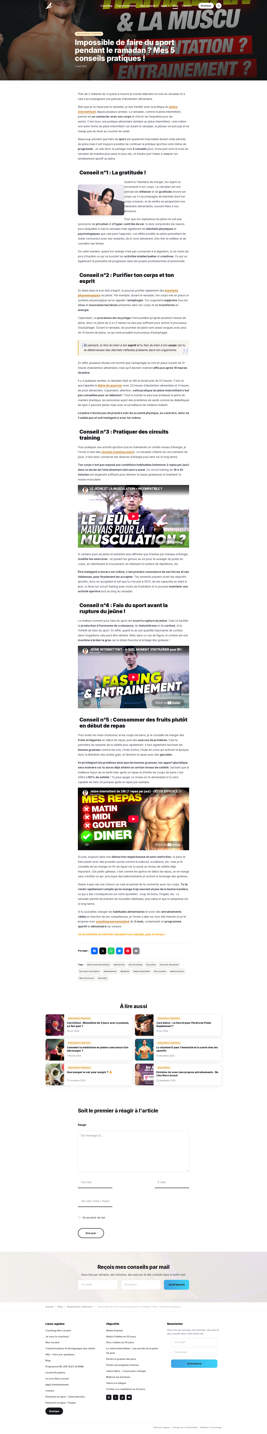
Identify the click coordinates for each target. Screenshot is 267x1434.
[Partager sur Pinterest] (127, 950)
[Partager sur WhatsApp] (111, 950)
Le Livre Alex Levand (57, 1378)
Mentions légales (162, 1427)
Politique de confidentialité (185, 1427)
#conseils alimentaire (169, 965)
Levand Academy (55, 1372)
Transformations (126, 5)
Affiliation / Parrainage (211, 1427)
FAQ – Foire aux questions (59, 1354)
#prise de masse (86, 978)
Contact (186, 5)
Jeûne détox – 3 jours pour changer (126, 1371)
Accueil (49, 1306)
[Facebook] (115, 1397)
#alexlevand (119, 965)
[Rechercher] (219, 6)
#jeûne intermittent (142, 971)
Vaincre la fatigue (116, 1383)
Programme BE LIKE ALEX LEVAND (64, 1366)
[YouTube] (129, 1397)
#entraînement (110, 971)
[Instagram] (108, 1397)
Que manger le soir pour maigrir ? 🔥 (89, 1072)
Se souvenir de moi (94, 1217)
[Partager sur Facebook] (94, 950)
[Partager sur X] (102, 950)
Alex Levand (147, 5)
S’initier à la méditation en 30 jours (125, 1389)
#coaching (151, 965)
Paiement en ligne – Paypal (60, 1402)
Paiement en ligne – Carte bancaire (65, 1396)
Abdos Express (114, 1330)
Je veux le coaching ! (57, 1336)
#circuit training (135, 965)
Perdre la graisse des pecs (121, 1358)
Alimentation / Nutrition (89, 33)
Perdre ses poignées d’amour (122, 1364)
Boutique (206, 5)
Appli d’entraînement (57, 1384)
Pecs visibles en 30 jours (120, 1342)
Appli (164, 5)
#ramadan (102, 978)
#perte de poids (177, 971)
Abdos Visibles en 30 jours (121, 1336)
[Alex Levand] (49, 5)
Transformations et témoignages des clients (70, 1348)
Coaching (106, 5)
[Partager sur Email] (136, 950)
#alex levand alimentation (98, 965)
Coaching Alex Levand (58, 1330)
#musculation (160, 971)
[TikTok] (122, 1397)
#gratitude (125, 971)
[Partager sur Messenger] (119, 950)
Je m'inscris (176, 1284)
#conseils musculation (89, 971)
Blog (175, 5)
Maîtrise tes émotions (118, 1377)
